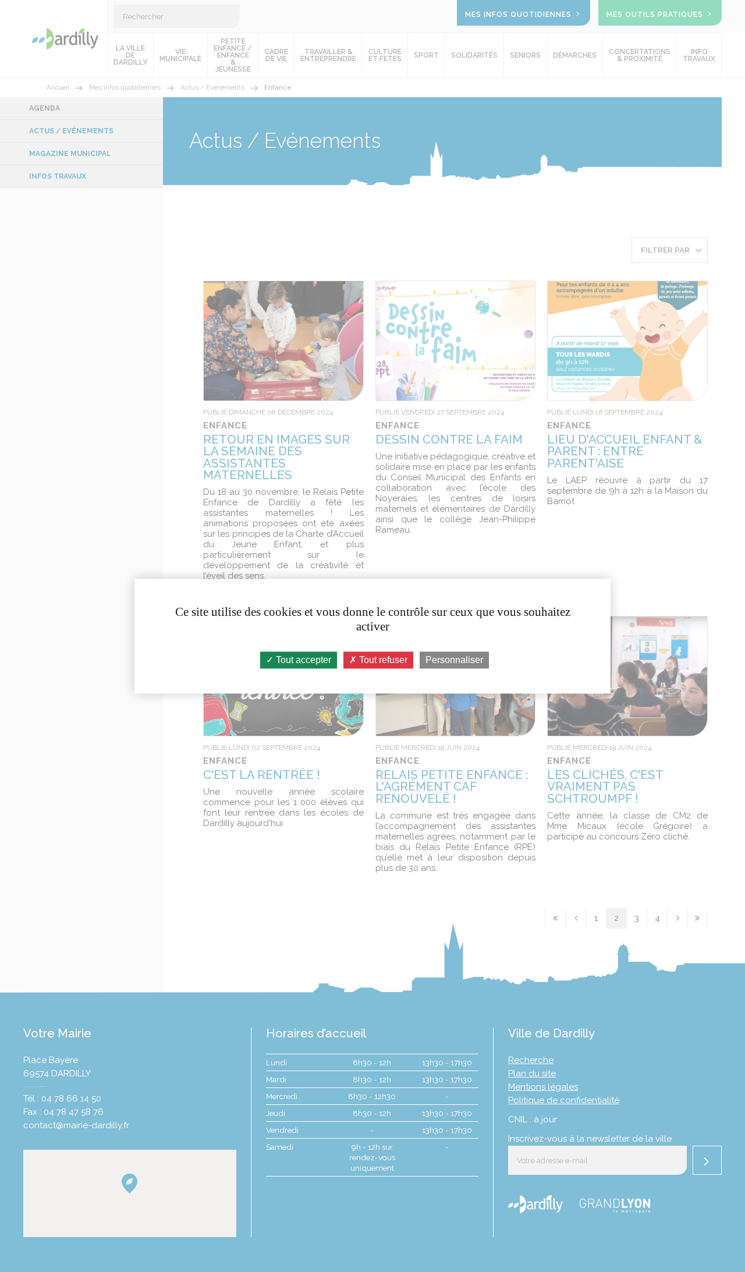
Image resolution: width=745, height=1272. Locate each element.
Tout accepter (302, 660)
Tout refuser (382, 660)
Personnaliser (454, 660)
